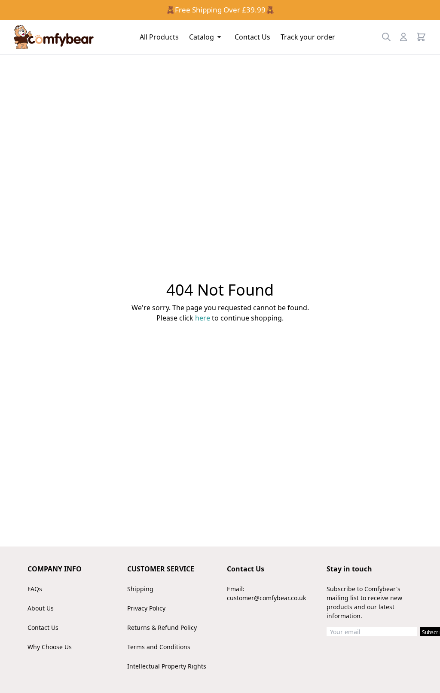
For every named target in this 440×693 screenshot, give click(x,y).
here (202, 318)
